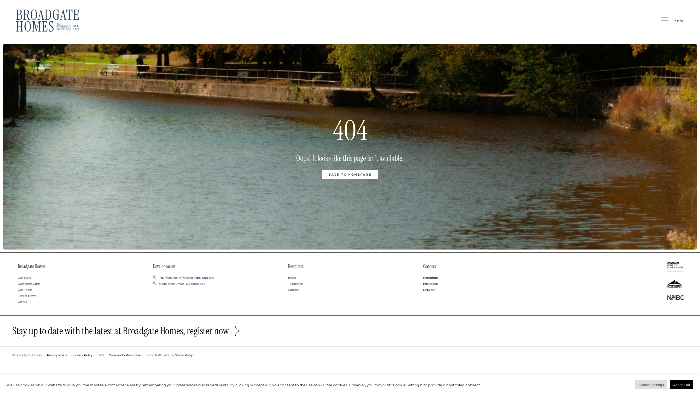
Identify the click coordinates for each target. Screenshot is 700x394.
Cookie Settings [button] (651, 384)
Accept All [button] (681, 384)
